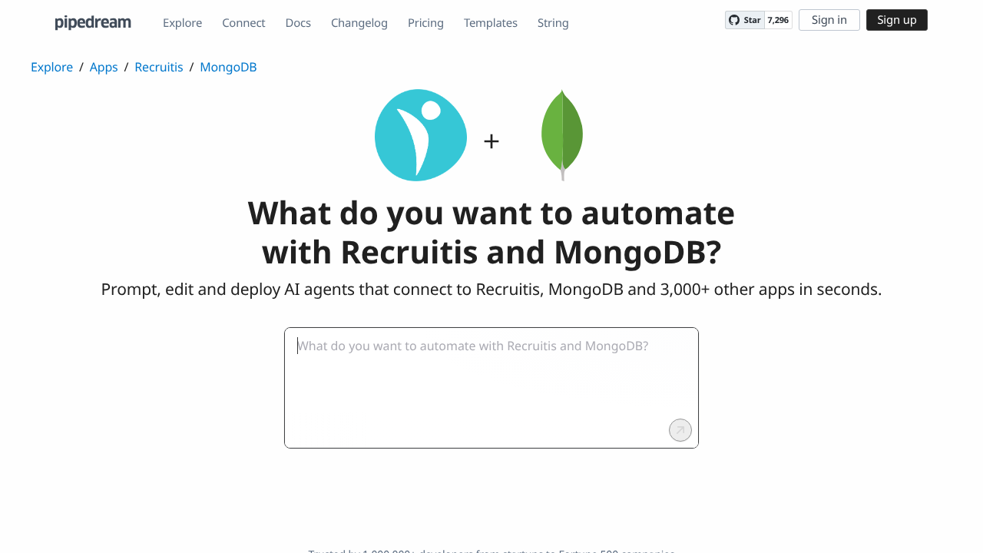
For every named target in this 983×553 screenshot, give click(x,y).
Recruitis (158, 66)
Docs (298, 23)
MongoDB (228, 66)
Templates (491, 23)
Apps (104, 66)
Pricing (426, 23)
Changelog (359, 23)
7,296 (778, 20)
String (553, 23)
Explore (182, 23)
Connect (243, 23)
